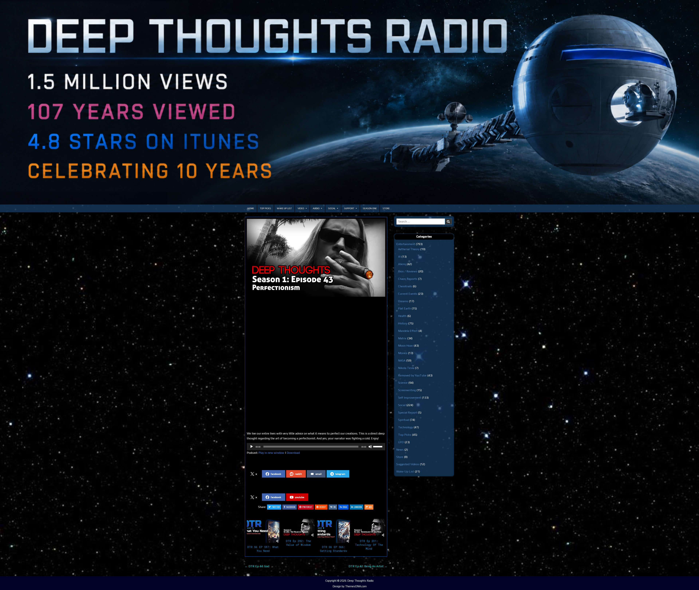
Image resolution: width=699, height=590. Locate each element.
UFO (401, 442)
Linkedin (358, 506)
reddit (298, 473)
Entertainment (405, 244)
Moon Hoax (405, 345)
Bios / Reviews (407, 271)
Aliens (402, 264)
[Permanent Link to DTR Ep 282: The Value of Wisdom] (298, 528)
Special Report (407, 412)
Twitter (276, 506)
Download (293, 452)
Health (402, 316)
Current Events (407, 293)
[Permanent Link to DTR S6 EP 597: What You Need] (263, 531)
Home (251, 208)
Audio (316, 208)
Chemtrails (405, 286)
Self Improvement (409, 397)
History (402, 323)
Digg (345, 506)
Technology (405, 427)
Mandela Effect (408, 331)
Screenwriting (407, 390)
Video (301, 208)
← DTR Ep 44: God (257, 566)
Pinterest (307, 506)
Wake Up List (284, 208)
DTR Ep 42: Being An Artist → (368, 566)
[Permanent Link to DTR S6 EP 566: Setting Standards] (333, 531)
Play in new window (271, 452)
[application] (316, 446)
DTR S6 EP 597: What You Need (263, 549)
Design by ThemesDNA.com (350, 586)
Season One (370, 208)
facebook (276, 473)
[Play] (251, 446)
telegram (340, 473)
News (400, 449)
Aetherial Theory (408, 249)
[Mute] (370, 446)
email (318, 473)
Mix (370, 506)
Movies (402, 353)
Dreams (403, 301)
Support (349, 208)
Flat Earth (404, 308)
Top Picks (265, 208)
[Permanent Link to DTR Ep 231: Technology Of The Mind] (369, 528)
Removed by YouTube (412, 375)
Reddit (322, 506)
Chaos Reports (407, 279)
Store (386, 208)
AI (399, 256)
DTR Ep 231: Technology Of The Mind (369, 544)
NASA (401, 360)
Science (403, 382)
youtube (299, 497)
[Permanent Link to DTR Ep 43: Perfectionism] (316, 258)
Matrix (402, 338)
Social (331, 208)
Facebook (290, 506)
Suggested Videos (407, 464)
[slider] (378, 446)
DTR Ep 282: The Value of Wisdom (298, 543)
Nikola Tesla (406, 368)
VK (334, 506)
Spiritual (403, 420)
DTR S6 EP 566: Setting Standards (333, 549)
